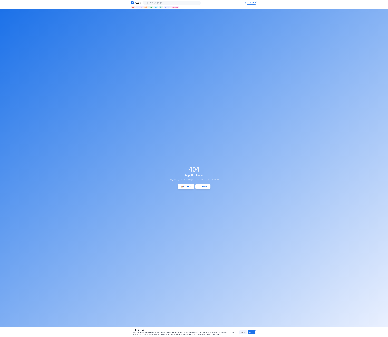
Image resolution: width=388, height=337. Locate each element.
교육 (156, 7)
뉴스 (133, 7)
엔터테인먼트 (174, 7)
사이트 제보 (252, 3)
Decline (243, 332)
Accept (251, 332)
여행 (161, 7)
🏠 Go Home (186, 186)
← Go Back (203, 186)
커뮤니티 (139, 7)
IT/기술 (167, 7)
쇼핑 (145, 7)
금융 (151, 7)
